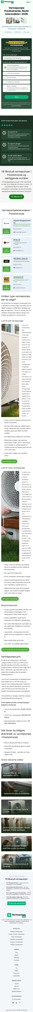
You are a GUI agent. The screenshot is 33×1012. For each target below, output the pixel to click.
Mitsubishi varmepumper (16, 939)
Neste (16, 97)
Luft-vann (16, 986)
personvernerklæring (16, 105)
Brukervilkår (17, 975)
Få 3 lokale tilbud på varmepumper (15, 650)
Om (16, 968)
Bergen (16, 955)
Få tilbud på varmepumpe (16, 903)
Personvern (16, 973)
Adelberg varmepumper (16, 931)
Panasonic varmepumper (16, 942)
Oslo (16, 952)
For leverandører (16, 999)
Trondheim (16, 960)
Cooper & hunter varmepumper (16, 934)
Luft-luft (16, 983)
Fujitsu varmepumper (16, 936)
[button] (29, 2)
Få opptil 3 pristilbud (9, 599)
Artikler (16, 970)
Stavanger (16, 957)
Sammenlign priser (9, 461)
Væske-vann (16, 988)
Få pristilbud (6, 231)
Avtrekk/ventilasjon (16, 991)
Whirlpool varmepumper (16, 944)
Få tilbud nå (16, 196)
